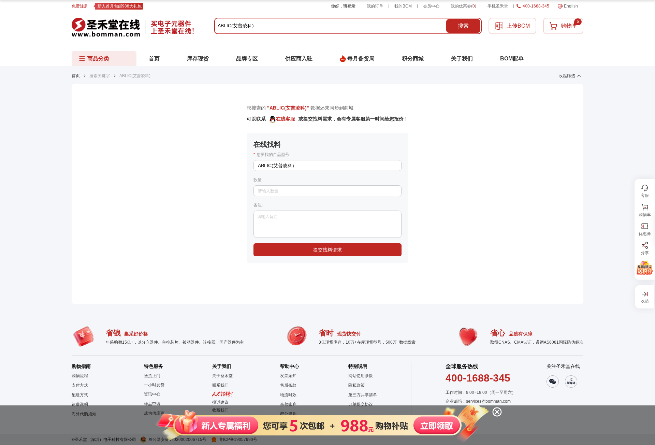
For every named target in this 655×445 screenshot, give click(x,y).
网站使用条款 (360, 375)
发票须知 (288, 375)
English (571, 6)
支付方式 (80, 385)
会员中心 (431, 6)
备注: (258, 205)
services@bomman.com (488, 401)
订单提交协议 (360, 404)
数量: (258, 179)
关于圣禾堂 (222, 375)
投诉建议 (220, 402)
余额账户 (288, 404)
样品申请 (152, 403)
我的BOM (403, 6)
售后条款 (288, 385)
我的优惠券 (463, 6)
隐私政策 (356, 385)
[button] (321, 425)
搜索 (463, 26)
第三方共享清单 (362, 394)
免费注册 (80, 6)
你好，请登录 (343, 6)
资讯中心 (152, 394)
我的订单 (375, 6)
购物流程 (80, 375)
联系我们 (220, 385)
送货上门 (152, 375)
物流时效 (288, 394)
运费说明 (80, 404)
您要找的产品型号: (271, 154)
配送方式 (80, 394)
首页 (76, 76)
